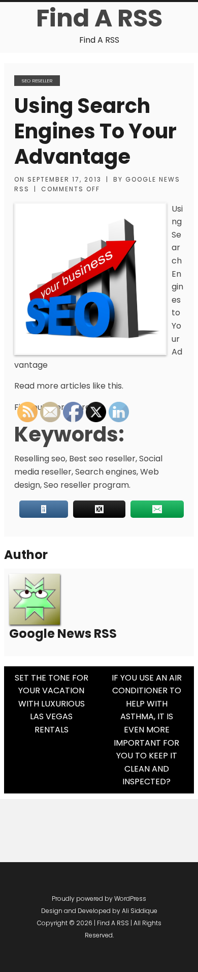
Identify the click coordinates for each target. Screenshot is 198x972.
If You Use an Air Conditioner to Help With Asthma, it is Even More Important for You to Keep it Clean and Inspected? (147, 730)
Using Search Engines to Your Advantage (95, 131)
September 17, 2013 (64, 179)
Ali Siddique (139, 910)
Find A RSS (99, 18)
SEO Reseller (37, 80)
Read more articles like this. (68, 386)
